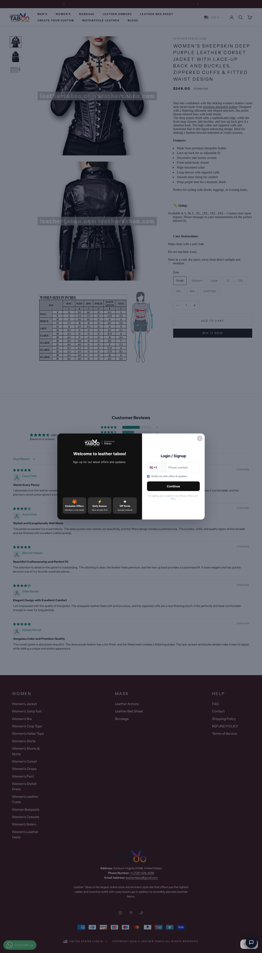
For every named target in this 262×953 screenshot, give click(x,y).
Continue (173, 486)
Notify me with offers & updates (169, 476)
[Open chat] (251, 942)
